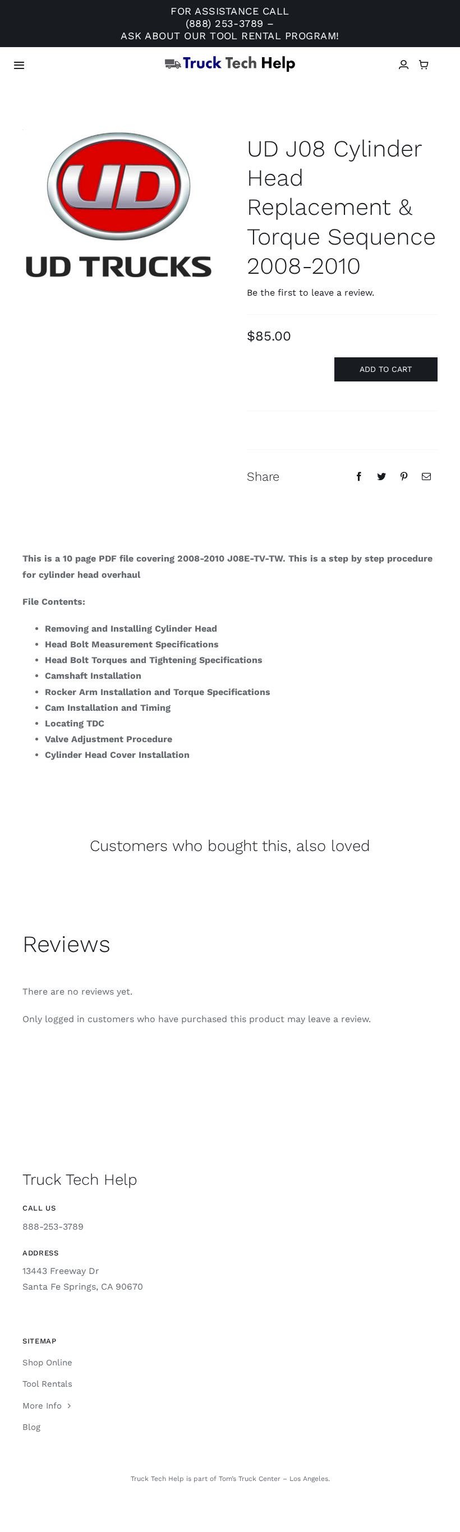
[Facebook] (359, 476)
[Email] (426, 476)
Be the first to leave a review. (310, 292)
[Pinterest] (404, 476)
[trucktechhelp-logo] (230, 59)
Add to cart (386, 369)
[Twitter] (381, 476)
